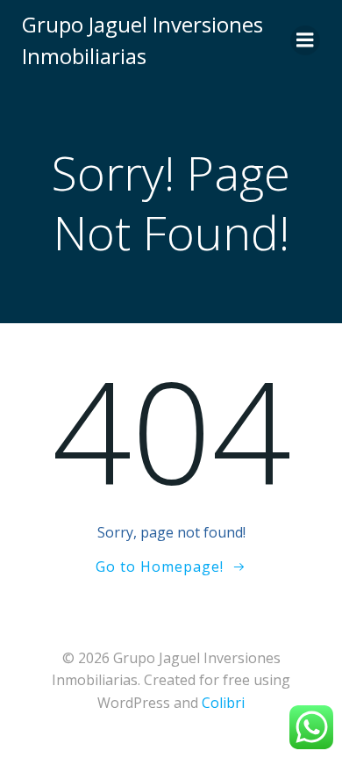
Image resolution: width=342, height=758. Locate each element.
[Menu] (305, 40)
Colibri (223, 702)
